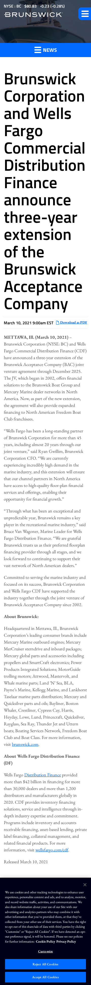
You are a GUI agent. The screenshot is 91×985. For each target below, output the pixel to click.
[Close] (84, 884)
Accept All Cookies (45, 977)
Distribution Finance (42, 775)
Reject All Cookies (45, 964)
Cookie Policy (45, 941)
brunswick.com (25, 744)
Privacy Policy (66, 941)
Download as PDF (73, 322)
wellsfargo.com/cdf (51, 850)
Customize (45, 951)
